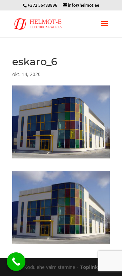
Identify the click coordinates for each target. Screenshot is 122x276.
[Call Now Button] (16, 261)
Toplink (89, 267)
